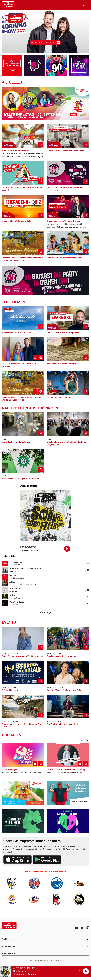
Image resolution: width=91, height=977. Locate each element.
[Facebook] (82, 927)
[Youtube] (76, 927)
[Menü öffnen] (87, 5)
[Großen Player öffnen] (79, 971)
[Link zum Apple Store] (17, 859)
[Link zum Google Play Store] (47, 859)
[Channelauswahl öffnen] (83, 5)
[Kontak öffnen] (78, 5)
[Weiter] (87, 740)
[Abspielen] (85, 971)
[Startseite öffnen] (8, 4)
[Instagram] (87, 927)
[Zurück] (81, 740)
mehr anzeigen (45, 612)
